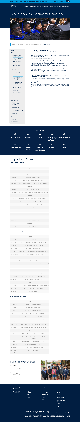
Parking (28, 397)
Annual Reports (14, 100)
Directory (44, 400)
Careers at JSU (45, 392)
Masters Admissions (17, 58)
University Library (16, 90)
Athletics (59, 6)
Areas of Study (16, 56)
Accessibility (59, 391)
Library (28, 394)
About (55, 6)
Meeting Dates (15, 113)
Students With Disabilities (16, 85)
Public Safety (29, 392)
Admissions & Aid (33, 6)
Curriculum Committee (17, 108)
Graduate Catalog (16, 70)
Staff (12, 118)
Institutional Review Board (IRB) (17, 80)
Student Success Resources (15, 104)
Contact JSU (44, 391)
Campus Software (44, 1)
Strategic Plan (26, 6)
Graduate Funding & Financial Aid (17, 66)
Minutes (13, 115)
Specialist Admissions (17, 59)
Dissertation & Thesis (17, 75)
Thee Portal (26, 1)
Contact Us (14, 119)
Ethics (58, 403)
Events (43, 397)
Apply (55, 1)
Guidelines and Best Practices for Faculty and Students (16, 98)
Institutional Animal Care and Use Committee (18, 83)
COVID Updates (14, 121)
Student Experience (45, 6)
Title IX (58, 394)
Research (51, 6)
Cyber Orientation (16, 72)
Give (68, 1)
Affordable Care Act (16, 93)
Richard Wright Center (17, 89)
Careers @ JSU (13, 1)
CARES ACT (21, 1)
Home (12, 52)
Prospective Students (16, 55)
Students (13, 54)
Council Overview (15, 107)
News (17, 1)
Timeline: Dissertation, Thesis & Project (17, 78)
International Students (16, 92)
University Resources (65, 6)
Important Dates (16, 68)
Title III (58, 392)
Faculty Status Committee (17, 110)
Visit (58, 1)
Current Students (15, 69)
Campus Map (29, 391)
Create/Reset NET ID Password (35, 1)
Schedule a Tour (45, 394)
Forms (12, 95)
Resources (13, 102)
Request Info (62, 1)
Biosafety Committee (17, 87)
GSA (12, 116)
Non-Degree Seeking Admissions (17, 63)
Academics (39, 6)
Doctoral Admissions (17, 61)
